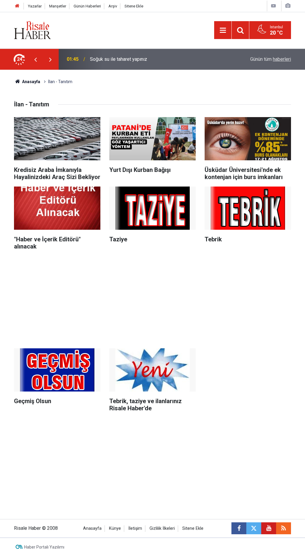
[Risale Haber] (32, 29)
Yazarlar (35, 6)
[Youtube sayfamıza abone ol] (268, 528)
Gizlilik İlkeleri (162, 528)
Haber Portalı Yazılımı (44, 547)
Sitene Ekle (134, 6)
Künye (115, 528)
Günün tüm (270, 59)
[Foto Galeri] (287, 6)
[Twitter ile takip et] (253, 528)
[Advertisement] (152, 297)
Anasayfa (92, 528)
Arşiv (112, 6)
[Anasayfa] (17, 6)
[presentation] (35, 59)
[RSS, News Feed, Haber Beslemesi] (283, 528)
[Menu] (222, 30)
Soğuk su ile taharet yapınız (118, 59)
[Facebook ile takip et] (238, 528)
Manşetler (57, 6)
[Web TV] (273, 6)
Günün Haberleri (87, 6)
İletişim (135, 528)
